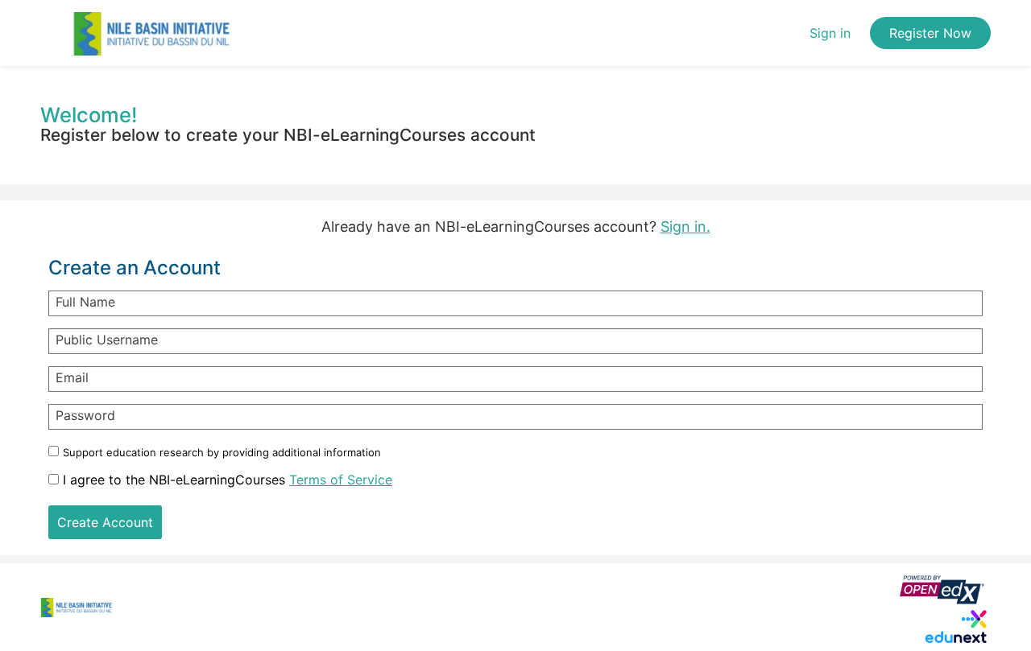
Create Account (105, 522)
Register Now (930, 33)
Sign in (830, 33)
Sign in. (685, 226)
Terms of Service (340, 480)
